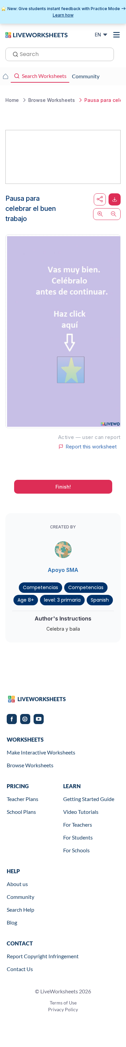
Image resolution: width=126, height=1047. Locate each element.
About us (17, 884)
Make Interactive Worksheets (41, 752)
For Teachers (77, 824)
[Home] (36, 34)
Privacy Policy (63, 1009)
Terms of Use (63, 1002)
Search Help (20, 909)
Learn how (63, 15)
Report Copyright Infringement (43, 956)
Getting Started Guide (88, 799)
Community (20, 896)
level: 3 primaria (62, 600)
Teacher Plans (22, 799)
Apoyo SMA (63, 570)
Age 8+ (25, 600)
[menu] (117, 35)
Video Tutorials (80, 811)
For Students (78, 837)
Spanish (100, 600)
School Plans (21, 811)
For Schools (76, 850)
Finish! (63, 487)
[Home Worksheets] (5, 76)
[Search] (13, 53)
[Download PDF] (115, 199)
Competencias (40, 587)
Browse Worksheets (30, 765)
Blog (12, 922)
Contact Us (20, 969)
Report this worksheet (91, 446)
